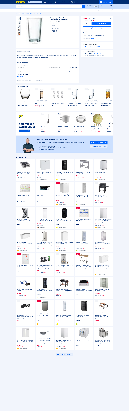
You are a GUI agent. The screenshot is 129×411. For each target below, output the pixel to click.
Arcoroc (56, 23)
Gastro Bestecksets (37, 13)
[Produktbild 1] (19, 18)
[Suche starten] (83, 6)
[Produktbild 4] (19, 30)
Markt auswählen (98, 53)
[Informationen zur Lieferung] (93, 34)
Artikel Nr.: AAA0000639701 (55, 21)
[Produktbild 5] (19, 33)
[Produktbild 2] (19, 22)
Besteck (30, 13)
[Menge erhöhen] (89, 23)
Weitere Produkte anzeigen (63, 354)
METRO (92, 38)
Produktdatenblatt (43, 179)
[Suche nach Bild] (80, 6)
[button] (106, 2)
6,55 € (85, 18)
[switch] (95, 6)
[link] (111, 6)
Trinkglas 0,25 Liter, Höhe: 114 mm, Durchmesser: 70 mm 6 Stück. (60, 18)
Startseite (18, 13)
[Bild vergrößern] (34, 30)
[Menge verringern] (84, 23)
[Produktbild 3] (19, 26)
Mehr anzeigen (20, 76)
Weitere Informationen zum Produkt (57, 34)
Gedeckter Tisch (24, 13)
